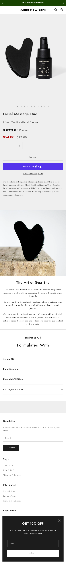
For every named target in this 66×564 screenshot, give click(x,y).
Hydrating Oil (43, 182)
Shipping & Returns (12, 475)
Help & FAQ (8, 470)
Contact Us (8, 465)
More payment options (33, 173)
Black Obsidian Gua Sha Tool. (38, 185)
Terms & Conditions (12, 501)
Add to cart (33, 157)
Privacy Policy (9, 496)
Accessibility (9, 491)
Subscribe (33, 553)
